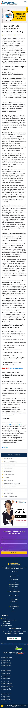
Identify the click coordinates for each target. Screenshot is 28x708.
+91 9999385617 (7, 623)
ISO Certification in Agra (5, 678)
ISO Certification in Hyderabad (6, 683)
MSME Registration (9, 471)
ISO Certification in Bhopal (6, 662)
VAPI (3, 632)
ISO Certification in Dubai (5, 694)
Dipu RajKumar (18, 35)
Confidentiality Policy (14, 606)
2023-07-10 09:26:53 (7, 35)
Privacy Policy (14, 601)
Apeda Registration (9, 468)
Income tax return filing (10, 496)
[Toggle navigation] (25, 2)
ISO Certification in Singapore (6, 688)
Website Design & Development (12, 483)
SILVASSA (9, 632)
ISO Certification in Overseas (6, 693)
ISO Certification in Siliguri (6, 665)
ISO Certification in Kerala (5, 660)
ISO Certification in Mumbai (6, 670)
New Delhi (8, 633)
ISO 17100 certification (16, 368)
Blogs (14, 611)
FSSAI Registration (9, 474)
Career (14, 608)
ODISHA (24, 632)
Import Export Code (9, 465)
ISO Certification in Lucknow (6, 699)
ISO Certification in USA (5, 697)
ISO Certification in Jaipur (5, 676)
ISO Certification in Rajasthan (6, 663)
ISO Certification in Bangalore (6, 657)
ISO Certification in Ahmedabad (7, 659)
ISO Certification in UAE (5, 696)
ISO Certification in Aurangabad (7, 686)
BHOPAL (15, 633)
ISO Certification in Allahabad (6, 684)
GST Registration (8, 493)
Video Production (8, 480)
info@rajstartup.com (7, 625)
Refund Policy (14, 604)
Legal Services (8, 490)
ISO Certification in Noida (5, 681)
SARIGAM (17, 632)
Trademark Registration (10, 461)
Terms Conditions (14, 599)
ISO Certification (8, 458)
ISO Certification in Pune (5, 673)
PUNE (21, 633)
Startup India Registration (14, 591)
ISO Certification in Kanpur (6, 689)
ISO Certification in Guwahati (6, 666)
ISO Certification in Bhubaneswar (7, 700)
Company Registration (10, 487)
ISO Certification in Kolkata (6, 675)
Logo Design (7, 477)
